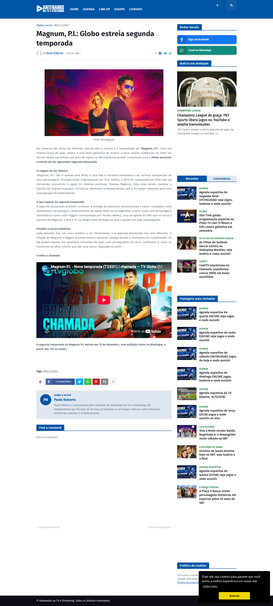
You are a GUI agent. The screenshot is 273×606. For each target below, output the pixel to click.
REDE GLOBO (61, 25)
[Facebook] (160, 53)
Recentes (192, 178)
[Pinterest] (96, 382)
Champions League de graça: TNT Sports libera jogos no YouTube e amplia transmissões (203, 120)
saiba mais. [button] (210, 586)
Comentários (221, 178)
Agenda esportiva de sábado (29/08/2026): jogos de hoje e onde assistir (217, 356)
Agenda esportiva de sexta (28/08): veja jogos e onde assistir (217, 336)
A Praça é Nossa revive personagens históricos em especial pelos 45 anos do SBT (217, 496)
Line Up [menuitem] (104, 9)
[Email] (104, 382)
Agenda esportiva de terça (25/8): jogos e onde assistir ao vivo (217, 414)
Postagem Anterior (49, 527)
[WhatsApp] (170, 53)
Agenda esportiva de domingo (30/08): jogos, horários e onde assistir (215, 376)
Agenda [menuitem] (89, 9)
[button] (218, 5)
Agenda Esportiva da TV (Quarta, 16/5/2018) (215, 395)
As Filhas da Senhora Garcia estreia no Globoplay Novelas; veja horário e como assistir (215, 248)
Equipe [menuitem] (119, 9)
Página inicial (44, 25)
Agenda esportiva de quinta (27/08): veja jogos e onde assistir (217, 475)
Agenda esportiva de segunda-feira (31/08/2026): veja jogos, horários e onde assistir (216, 198)
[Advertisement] (207, 533)
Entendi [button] (234, 595)
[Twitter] (165, 53)
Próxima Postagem (159, 527)
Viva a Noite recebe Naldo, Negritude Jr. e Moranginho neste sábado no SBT (217, 434)
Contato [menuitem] (135, 9)
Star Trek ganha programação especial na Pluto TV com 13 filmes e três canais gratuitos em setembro (216, 223)
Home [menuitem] (74, 9)
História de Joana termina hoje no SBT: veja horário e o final (217, 454)
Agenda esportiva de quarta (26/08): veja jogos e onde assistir (216, 316)
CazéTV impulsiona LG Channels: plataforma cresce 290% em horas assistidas (214, 271)
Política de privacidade (190, 582)
